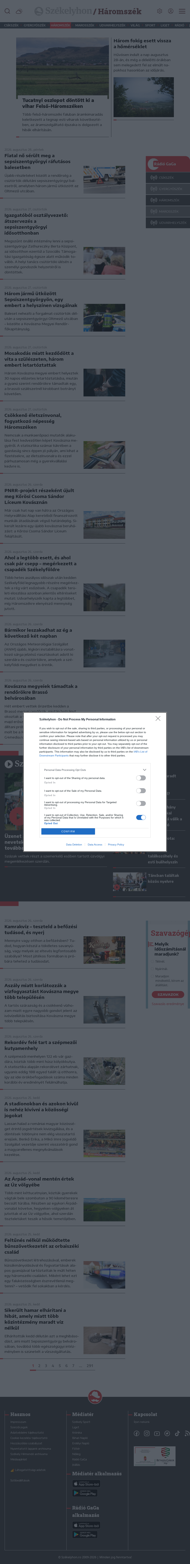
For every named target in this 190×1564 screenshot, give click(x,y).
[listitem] (95, 770)
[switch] (141, 777)
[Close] (159, 719)
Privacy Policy (116, 844)
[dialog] (95, 782)
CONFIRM (68, 831)
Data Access (95, 844)
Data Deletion (74, 844)
